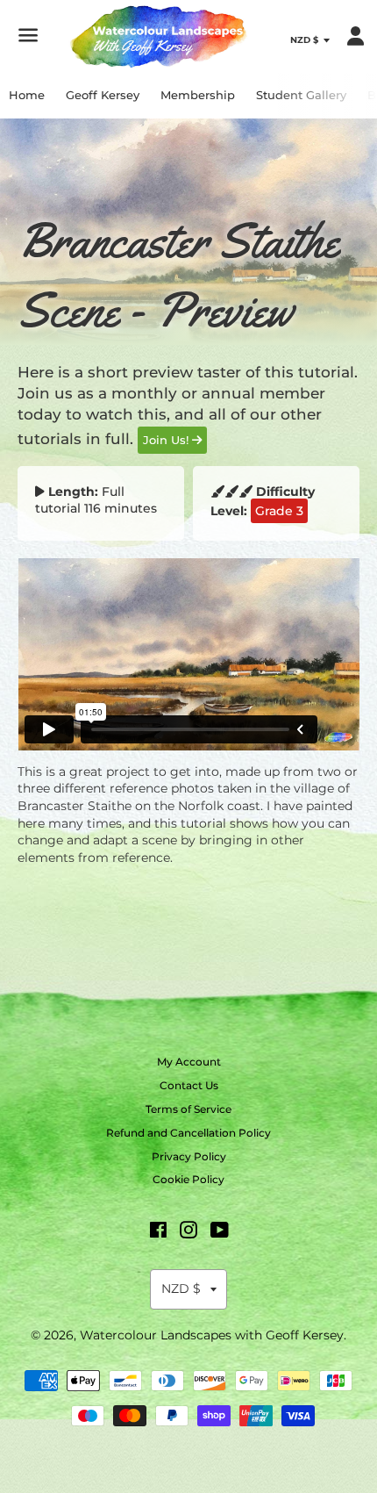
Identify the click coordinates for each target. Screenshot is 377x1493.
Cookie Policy (188, 1179)
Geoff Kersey (102, 95)
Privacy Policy (189, 1156)
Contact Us (189, 1085)
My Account (189, 1061)
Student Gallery (301, 95)
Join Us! (167, 440)
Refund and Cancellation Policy (188, 1132)
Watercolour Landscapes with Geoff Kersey (212, 1335)
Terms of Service (188, 1109)
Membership (197, 95)
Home (27, 95)
